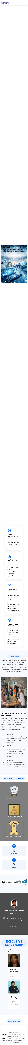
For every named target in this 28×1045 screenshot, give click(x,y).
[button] (13, 281)
